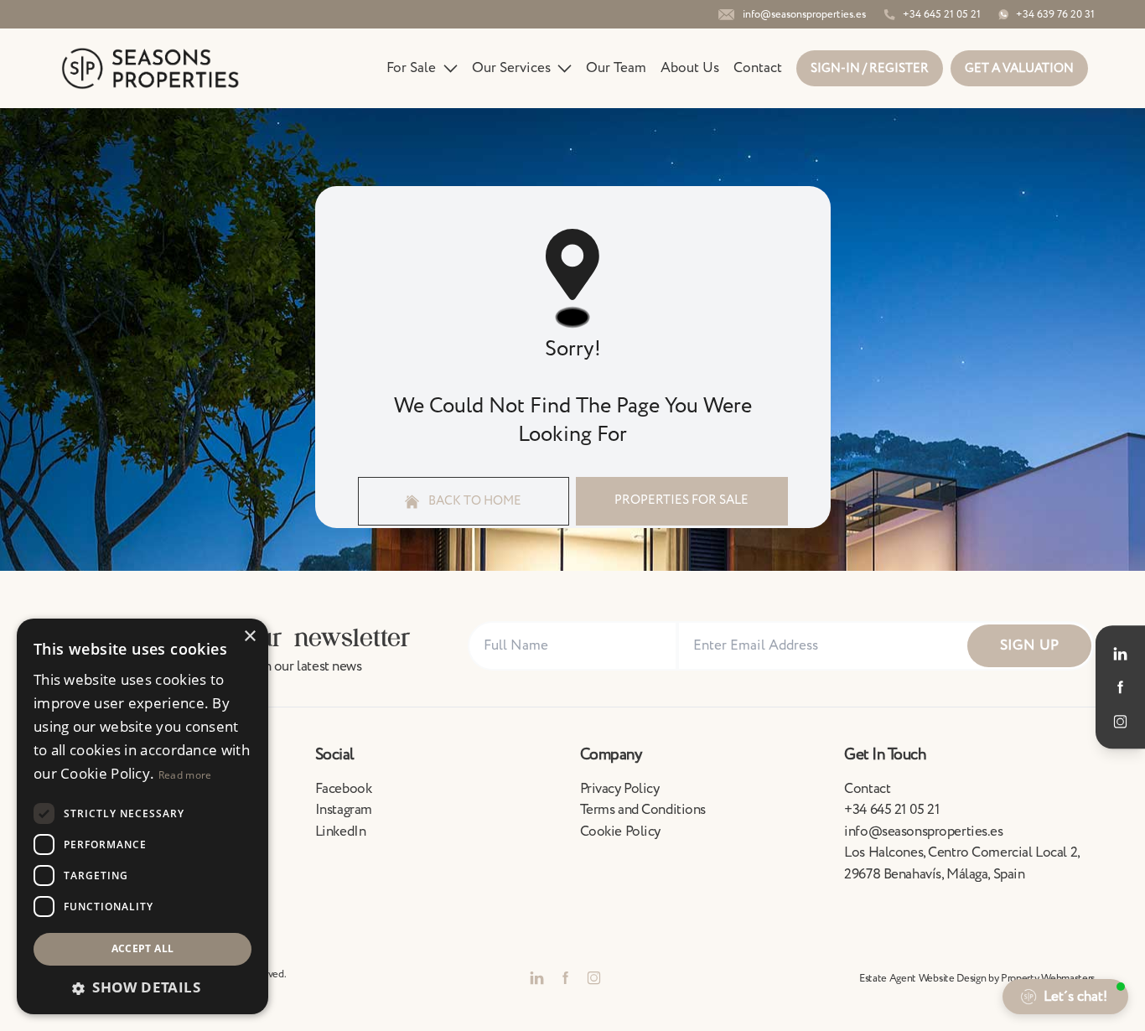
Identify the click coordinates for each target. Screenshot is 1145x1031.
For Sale (411, 68)
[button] (142, 987)
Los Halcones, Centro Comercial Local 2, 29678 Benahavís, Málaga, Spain (961, 863)
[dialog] (142, 816)
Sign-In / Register (870, 68)
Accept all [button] (142, 948)
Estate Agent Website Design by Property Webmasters (977, 978)
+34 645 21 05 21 (891, 810)
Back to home (473, 501)
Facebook (343, 789)
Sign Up (1030, 645)
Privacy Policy (620, 789)
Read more (185, 775)
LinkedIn (340, 831)
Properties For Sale (681, 500)
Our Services (511, 68)
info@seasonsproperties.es (923, 831)
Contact (757, 68)
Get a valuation (1019, 68)
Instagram (343, 810)
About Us (690, 68)
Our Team (616, 68)
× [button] (249, 636)
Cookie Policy (620, 831)
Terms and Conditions (643, 810)
